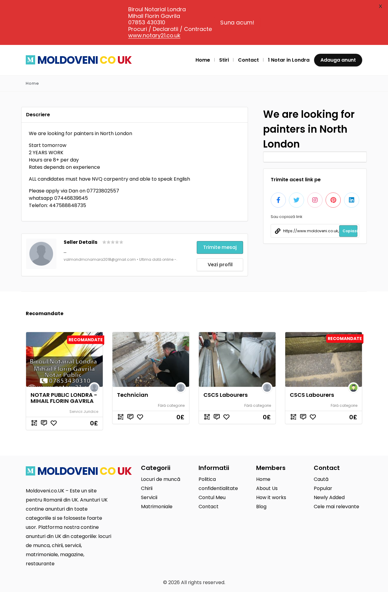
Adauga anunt (338, 59)
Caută (321, 479)
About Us (267, 488)
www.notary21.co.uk (154, 35)
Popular (323, 488)
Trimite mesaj (220, 247)
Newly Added (329, 497)
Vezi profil (220, 264)
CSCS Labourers (225, 395)
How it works (271, 497)
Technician (132, 395)
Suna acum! (237, 22)
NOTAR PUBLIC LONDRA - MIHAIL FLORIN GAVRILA (64, 398)
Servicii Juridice (83, 411)
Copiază (350, 230)
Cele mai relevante (336, 506)
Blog (261, 506)
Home (32, 83)
